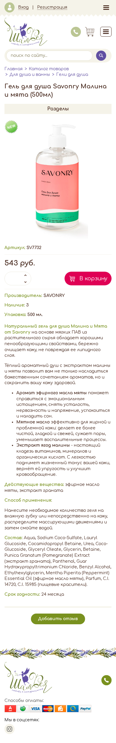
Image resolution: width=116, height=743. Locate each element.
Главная (13, 69)
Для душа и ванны (30, 74)
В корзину (93, 278)
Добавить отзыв (58, 619)
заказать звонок (106, 680)
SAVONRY (54, 295)
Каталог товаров (49, 69)
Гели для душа (72, 74)
